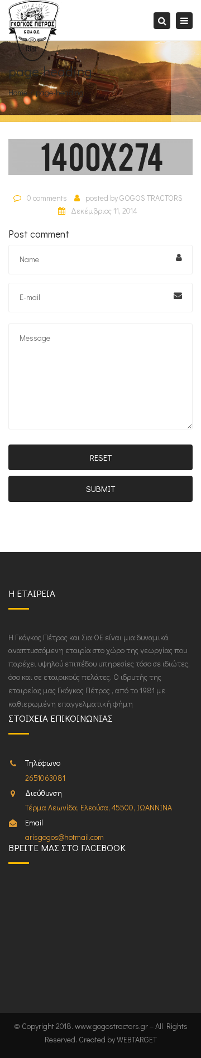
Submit (100, 488)
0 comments (47, 197)
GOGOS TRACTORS (151, 197)
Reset (101, 457)
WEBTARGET (137, 1039)
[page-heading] (100, 161)
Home (17, 92)
